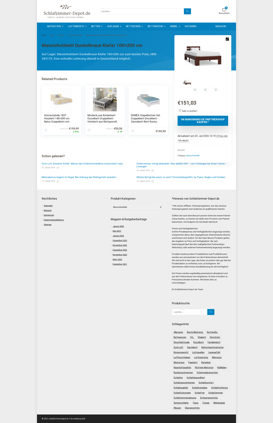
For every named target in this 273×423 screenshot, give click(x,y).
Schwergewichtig (209, 398)
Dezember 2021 (120, 264)
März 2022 (117, 259)
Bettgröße (212, 332)
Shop (51, 35)
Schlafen (178, 377)
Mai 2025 (117, 231)
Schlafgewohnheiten (184, 382)
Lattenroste (76, 26)
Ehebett (202, 337)
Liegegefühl (214, 352)
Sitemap (48, 224)
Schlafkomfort (206, 382)
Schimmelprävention (207, 372)
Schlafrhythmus (219, 387)
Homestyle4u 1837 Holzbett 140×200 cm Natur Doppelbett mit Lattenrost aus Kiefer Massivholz (57, 121)
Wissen (177, 408)
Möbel (174, 26)
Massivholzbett (75, 35)
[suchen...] (187, 11)
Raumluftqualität (182, 367)
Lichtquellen (198, 352)
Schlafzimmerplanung (185, 398)
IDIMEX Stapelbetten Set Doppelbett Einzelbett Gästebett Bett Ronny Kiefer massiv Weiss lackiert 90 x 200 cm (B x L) (147, 121)
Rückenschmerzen (183, 372)
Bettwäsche (155, 26)
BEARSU (181, 150)
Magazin (220, 26)
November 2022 (120, 255)
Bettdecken (133, 26)
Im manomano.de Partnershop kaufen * (203, 121)
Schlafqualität (181, 387)
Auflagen (113, 26)
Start (44, 35)
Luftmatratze (201, 357)
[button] (227, 39)
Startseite (48, 205)
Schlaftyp (200, 392)
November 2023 (120, 245)
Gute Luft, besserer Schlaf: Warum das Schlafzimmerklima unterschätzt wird (82, 163)
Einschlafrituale (182, 342)
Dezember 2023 (120, 240)
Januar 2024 (118, 236)
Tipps (195, 403)
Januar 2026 (118, 226)
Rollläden (221, 367)
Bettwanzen (180, 337)
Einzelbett (198, 342)
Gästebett (192, 347)
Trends (205, 403)
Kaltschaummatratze (212, 347)
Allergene (178, 332)
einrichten (215, 337)
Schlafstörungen (182, 392)
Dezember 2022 (120, 250)
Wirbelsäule (219, 403)
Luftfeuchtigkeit (182, 357)
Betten (95, 26)
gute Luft (178, 347)
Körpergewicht (181, 352)
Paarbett (192, 362)
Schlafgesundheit (196, 377)
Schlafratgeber (199, 387)
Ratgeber (190, 26)
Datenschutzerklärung (54, 220)
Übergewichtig (192, 408)
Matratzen (54, 26)
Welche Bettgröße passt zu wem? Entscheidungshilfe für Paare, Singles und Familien (180, 177)
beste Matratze (195, 332)
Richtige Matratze (204, 367)
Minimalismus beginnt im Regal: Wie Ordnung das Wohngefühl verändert (79, 177)
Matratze (217, 357)
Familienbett (214, 342)
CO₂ (192, 337)
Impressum (49, 215)
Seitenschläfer (181, 403)
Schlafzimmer (215, 392)
